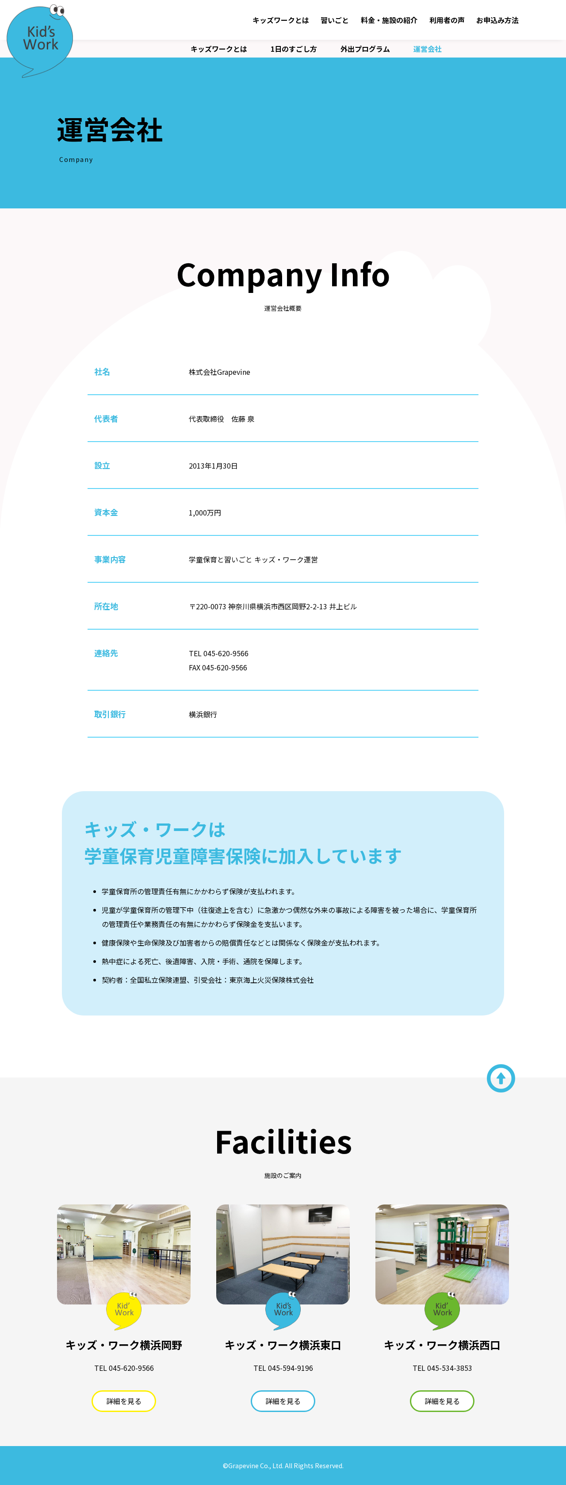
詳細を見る (124, 1401)
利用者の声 (447, 20)
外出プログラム (365, 48)
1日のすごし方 (294, 48)
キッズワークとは (280, 20)
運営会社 (427, 48)
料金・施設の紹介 (389, 20)
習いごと (335, 20)
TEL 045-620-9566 (219, 653)
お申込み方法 (497, 20)
